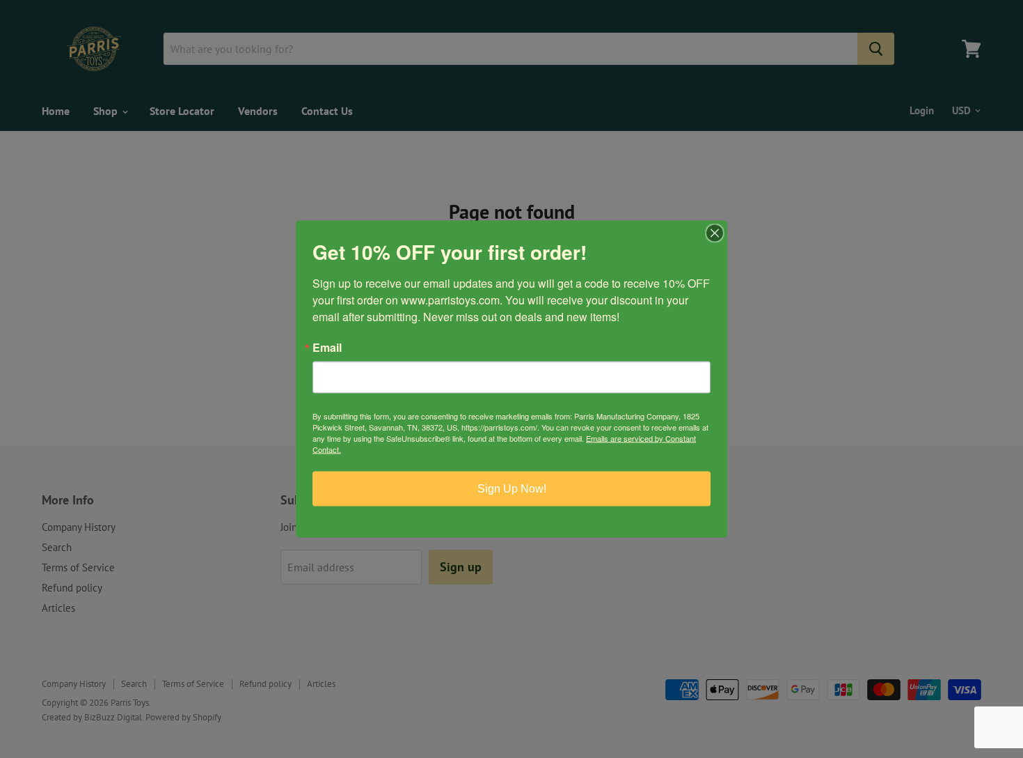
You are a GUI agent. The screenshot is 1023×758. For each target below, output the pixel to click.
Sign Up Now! (511, 489)
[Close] (714, 233)
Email (327, 347)
